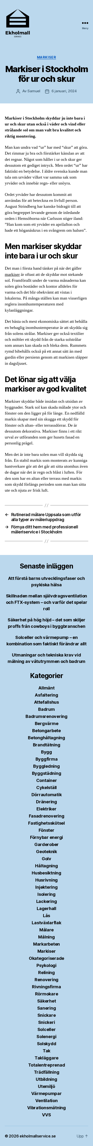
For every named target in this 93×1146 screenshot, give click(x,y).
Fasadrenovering (46, 815)
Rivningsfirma (46, 986)
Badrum (46, 709)
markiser (12, 274)
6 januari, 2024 (64, 91)
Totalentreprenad (46, 1065)
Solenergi (46, 1036)
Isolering (46, 894)
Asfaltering (46, 695)
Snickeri (46, 1022)
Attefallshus (46, 702)
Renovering (46, 979)
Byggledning (46, 766)
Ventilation (46, 1100)
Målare (46, 929)
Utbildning (46, 1079)
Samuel (33, 91)
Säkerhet (46, 1000)
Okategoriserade (46, 958)
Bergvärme (46, 723)
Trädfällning (46, 1072)
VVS (46, 1114)
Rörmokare (46, 993)
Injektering (46, 887)
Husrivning (46, 880)
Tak (46, 1050)
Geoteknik (46, 851)
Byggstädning (46, 773)
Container (46, 780)
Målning (46, 936)
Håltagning (46, 865)
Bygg (46, 751)
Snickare (46, 1015)
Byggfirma (47, 759)
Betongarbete (46, 730)
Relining (46, 972)
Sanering (46, 1008)
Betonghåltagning (46, 737)
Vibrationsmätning (46, 1107)
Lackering (46, 901)
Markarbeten (46, 944)
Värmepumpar (46, 1093)
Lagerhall (46, 908)
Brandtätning (46, 744)
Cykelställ (46, 787)
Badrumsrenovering (46, 716)
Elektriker (46, 808)
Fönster (46, 830)
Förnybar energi (46, 837)
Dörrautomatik (46, 794)
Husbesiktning (46, 872)
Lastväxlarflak (46, 922)
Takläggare (46, 1057)
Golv (46, 858)
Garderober (46, 844)
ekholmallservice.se (38, 1136)
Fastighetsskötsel (46, 823)
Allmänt (46, 687)
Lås (46, 915)
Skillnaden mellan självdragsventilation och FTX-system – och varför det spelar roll (46, 602)
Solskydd (46, 1043)
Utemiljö (46, 1086)
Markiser (46, 57)
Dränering (46, 801)
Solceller (46, 1029)
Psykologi (46, 965)
